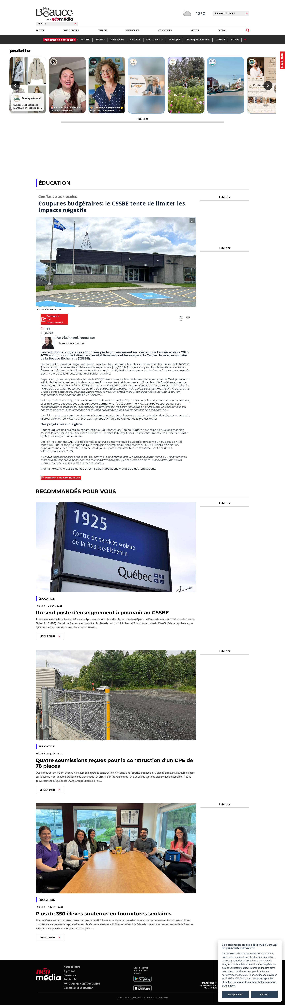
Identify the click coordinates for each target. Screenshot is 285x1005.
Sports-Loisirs (154, 39)
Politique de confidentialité (81, 983)
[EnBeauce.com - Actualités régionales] (54, 14)
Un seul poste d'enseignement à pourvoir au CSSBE (102, 613)
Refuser (264, 994)
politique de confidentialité (249, 982)
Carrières (69, 975)
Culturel (220, 39)
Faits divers (117, 39)
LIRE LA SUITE (48, 636)
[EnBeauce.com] (48, 979)
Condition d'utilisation (78, 988)
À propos (69, 971)
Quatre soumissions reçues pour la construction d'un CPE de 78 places (114, 763)
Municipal (174, 39)
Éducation (55, 182)
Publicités (70, 979)
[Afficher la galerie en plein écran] (192, 220)
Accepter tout (235, 994)
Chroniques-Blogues (198, 39)
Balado (235, 39)
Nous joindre (71, 967)
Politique (135, 39)
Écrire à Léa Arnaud (72, 343)
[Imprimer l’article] (188, 318)
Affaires (100, 39)
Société (85, 39)
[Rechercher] (247, 30)
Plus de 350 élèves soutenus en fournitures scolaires (103, 914)
